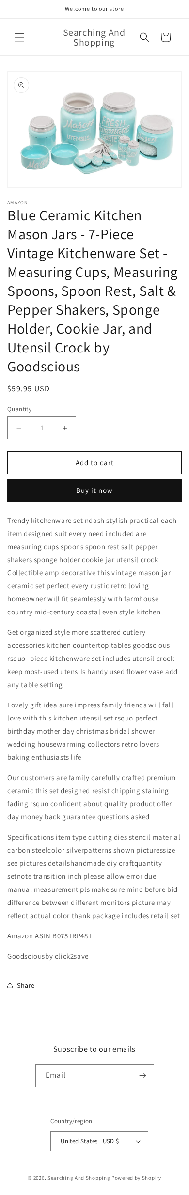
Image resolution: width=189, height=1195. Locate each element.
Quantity (19, 409)
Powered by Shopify (136, 1177)
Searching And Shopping (78, 1177)
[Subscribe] (143, 1075)
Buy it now (94, 490)
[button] (19, 37)
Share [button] (26, 985)
